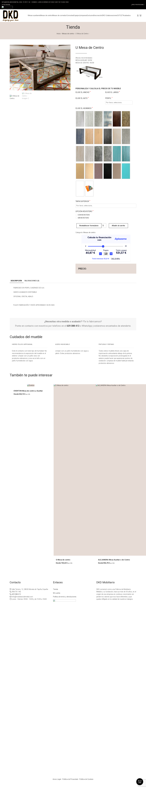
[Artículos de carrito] (140, 15)
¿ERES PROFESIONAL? (137, 4)
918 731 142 (16, 592)
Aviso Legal (57, 779)
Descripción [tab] (16, 281)
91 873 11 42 (26, 2)
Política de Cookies (86, 779)
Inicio (59, 34)
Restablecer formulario (88, 226)
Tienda (55, 589)
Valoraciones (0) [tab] (31, 281)
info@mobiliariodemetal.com (12, 2)
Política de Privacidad (70, 779)
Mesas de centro (68, 34)
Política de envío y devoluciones (64, 597)
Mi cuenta (56, 593)
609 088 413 (73, 325)
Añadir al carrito (118, 226)
